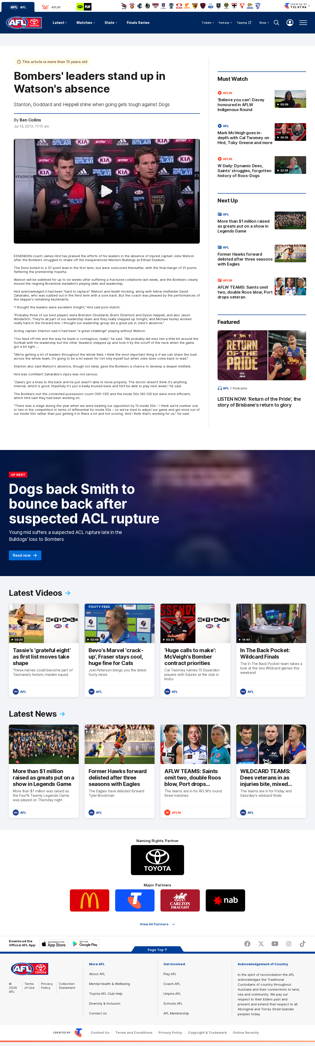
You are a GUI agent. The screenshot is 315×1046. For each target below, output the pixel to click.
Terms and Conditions (134, 1032)
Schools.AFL (173, 1003)
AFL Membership (176, 1013)
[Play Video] (107, 191)
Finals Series (138, 22)
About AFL (97, 974)
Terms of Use (29, 986)
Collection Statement (67, 986)
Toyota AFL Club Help (106, 994)
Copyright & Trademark (207, 1032)
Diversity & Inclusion (104, 1003)
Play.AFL (169, 974)
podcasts (240, 388)
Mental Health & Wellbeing (109, 984)
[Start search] (277, 23)
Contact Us (98, 1013)
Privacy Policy (47, 986)
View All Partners (154, 924)
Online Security (246, 1032)
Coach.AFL (171, 984)
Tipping (241, 22)
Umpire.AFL (172, 994)
